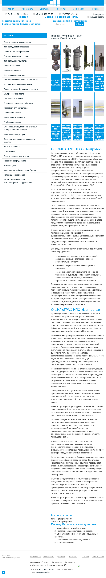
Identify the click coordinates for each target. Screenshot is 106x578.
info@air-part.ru (64, 521)
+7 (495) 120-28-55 (63, 519)
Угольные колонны (12, 147)
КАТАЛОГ (8, 35)
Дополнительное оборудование (18, 84)
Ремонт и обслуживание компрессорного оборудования (18, 181)
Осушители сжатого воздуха (16, 56)
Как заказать (27, 9)
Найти (80, 24)
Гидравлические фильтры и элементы (21, 89)
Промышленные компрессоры (17, 42)
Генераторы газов (12, 65)
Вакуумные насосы (12, 70)
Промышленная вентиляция (16, 156)
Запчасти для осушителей (15, 61)
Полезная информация (14, 175)
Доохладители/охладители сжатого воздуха (19, 140)
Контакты (61, 9)
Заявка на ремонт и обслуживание (70, 21)
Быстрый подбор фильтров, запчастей (21, 24)
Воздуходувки (10, 165)
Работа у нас (98, 557)
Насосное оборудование (15, 161)
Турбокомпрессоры (12, 122)
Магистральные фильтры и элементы (21, 80)
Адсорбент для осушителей (16, 108)
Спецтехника (9, 151)
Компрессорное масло (14, 94)
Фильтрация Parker (12, 113)
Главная (10, 9)
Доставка (44, 9)
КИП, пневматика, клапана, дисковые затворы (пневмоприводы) (20, 128)
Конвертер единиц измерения (16, 21)
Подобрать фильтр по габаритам (18, 103)
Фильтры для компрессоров (16, 51)
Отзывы (95, 9)
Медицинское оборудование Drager (20, 170)
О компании (78, 9)
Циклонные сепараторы (14, 75)
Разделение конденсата (14, 117)
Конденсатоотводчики (13, 98)
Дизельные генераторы (14, 134)
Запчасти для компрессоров (16, 47)
